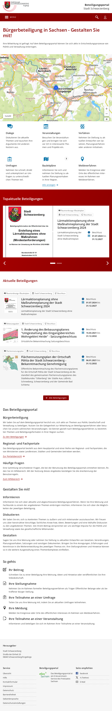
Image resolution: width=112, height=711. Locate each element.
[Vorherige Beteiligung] (4, 263)
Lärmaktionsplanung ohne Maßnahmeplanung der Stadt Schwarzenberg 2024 (77, 224)
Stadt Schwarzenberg (12, 651)
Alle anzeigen (48, 185)
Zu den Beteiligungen (13, 436)
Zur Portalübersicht (12, 456)
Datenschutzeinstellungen (14, 703)
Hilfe (5, 677)
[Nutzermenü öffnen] (105, 17)
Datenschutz (8, 690)
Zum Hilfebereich (11, 478)
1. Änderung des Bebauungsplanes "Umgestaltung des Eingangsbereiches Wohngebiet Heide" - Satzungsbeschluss (49, 333)
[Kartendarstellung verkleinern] (106, 113)
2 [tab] (59, 263)
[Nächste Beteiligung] (107, 263)
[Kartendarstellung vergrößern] (106, 108)
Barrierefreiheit (9, 694)
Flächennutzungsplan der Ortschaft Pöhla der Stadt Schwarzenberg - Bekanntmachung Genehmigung (46, 360)
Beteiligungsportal (97, 5)
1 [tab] (52, 263)
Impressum (8, 686)
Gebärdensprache (10, 698)
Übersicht (7, 673)
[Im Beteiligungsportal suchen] (97, 17)
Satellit (8, 116)
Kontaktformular (10, 682)
